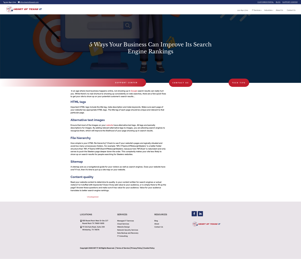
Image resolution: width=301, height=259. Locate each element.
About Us (279, 10)
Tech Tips (239, 83)
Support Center (289, 2)
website (109, 125)
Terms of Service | (123, 248)
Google (134, 91)
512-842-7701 (242, 10)
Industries (268, 10)
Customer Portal (265, 2)
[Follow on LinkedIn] (200, 213)
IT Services (256, 10)
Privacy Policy (136, 248)
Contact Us (291, 10)
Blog (278, 2)
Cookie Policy (149, 248)
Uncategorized (92, 197)
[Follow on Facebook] (194, 213)
